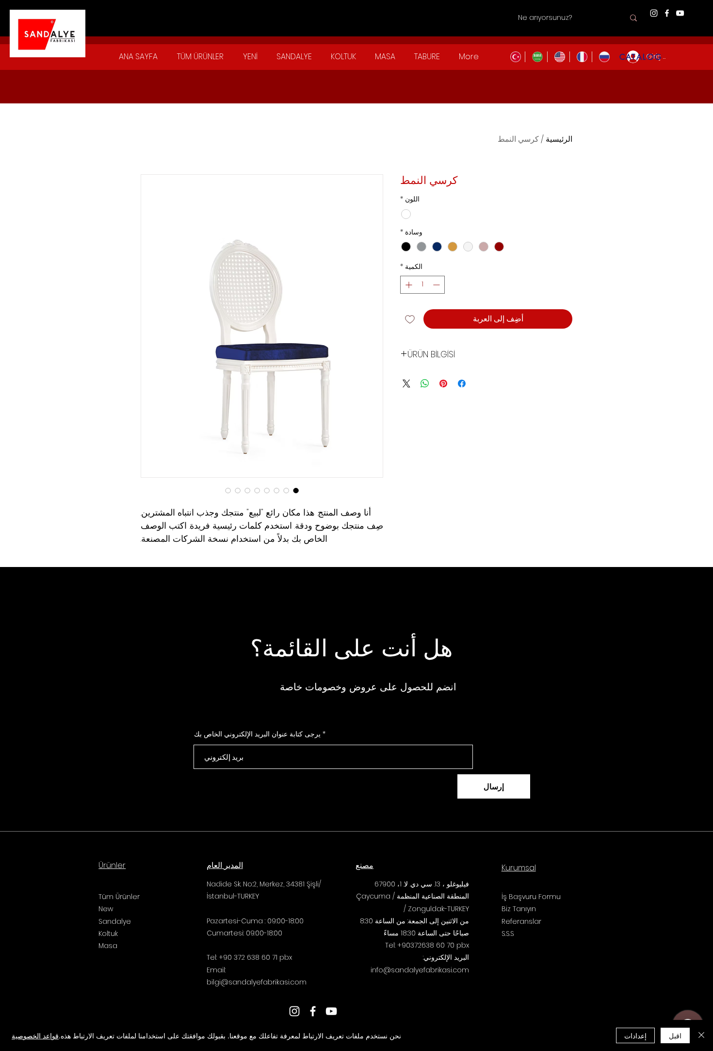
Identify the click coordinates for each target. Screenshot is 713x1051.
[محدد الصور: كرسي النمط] (296, 490)
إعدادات (635, 1035)
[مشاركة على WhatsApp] (425, 383)
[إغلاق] (701, 1035)
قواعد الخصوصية (35, 1035)
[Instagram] (654, 13)
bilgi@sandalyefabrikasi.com (257, 982)
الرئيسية (559, 139)
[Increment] (408, 284)
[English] (558, 56)
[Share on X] (406, 383)
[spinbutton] (422, 284)
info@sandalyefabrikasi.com (420, 970)
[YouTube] (680, 13)
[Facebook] (667, 13)
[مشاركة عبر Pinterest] (443, 383)
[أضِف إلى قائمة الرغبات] (410, 319)
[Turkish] (514, 56)
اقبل (675, 1035)
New (105, 909)
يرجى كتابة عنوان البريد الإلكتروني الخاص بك (257, 734)
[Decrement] (437, 284)
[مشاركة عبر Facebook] (462, 383)
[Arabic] (536, 56)
